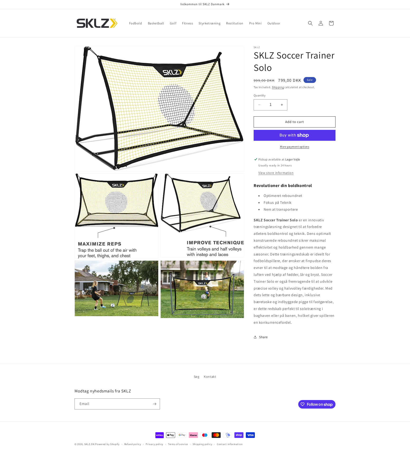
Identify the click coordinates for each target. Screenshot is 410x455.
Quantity (260, 95)
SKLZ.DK (89, 444)
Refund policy (132, 444)
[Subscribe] (154, 404)
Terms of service (178, 444)
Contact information (229, 444)
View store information (276, 173)
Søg (197, 376)
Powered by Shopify (107, 444)
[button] (310, 23)
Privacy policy (154, 444)
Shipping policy (202, 444)
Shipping (278, 87)
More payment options (294, 146)
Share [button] (263, 337)
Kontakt (210, 376)
